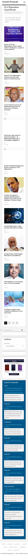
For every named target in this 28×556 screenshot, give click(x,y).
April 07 (6, 173)
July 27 (6, 287)
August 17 (6, 204)
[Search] (22, 12)
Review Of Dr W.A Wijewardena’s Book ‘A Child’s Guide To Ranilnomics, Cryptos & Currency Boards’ (14, 47)
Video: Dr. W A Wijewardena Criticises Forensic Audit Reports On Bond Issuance (12, 77)
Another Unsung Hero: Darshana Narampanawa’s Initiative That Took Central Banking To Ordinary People (12, 197)
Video (4, 544)
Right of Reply (14, 547)
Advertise (16, 550)
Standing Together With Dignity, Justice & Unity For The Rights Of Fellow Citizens (13, 390)
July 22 (6, 114)
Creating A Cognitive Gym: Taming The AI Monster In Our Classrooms (13, 311)
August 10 (6, 232)
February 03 (7, 53)
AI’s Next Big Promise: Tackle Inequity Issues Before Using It (13, 227)
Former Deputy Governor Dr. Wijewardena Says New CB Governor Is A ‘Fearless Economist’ (13, 107)
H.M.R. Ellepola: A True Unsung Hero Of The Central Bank (13, 283)
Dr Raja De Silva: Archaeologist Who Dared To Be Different (13, 255)
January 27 (7, 83)
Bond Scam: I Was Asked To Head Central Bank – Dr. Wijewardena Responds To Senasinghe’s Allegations (12, 137)
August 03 (6, 259)
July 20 (6, 317)
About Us (17, 544)
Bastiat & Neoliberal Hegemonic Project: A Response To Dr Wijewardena (13, 167)
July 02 (6, 144)
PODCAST (10, 544)
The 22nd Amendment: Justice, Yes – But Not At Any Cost (13, 491)
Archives (7, 343)
